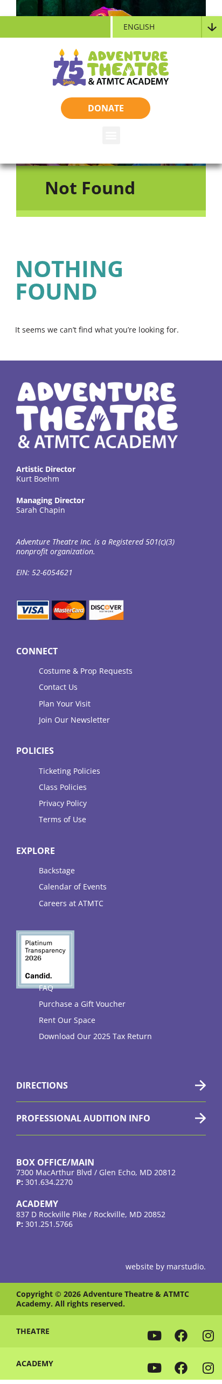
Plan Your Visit (65, 703)
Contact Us (58, 687)
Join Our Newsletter (74, 720)
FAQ (46, 988)
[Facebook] (181, 1335)
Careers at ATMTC (71, 903)
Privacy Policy (63, 803)
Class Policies (63, 787)
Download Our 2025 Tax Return (95, 1036)
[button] (111, 135)
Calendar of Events (73, 886)
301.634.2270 (49, 1182)
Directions (42, 1085)
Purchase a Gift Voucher (82, 1004)
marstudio (185, 1266)
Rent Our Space (67, 1020)
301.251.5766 (49, 1224)
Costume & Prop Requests (86, 671)
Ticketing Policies (69, 771)
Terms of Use (62, 819)
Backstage (57, 870)
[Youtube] (154, 1335)
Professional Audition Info (83, 1118)
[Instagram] (208, 1335)
